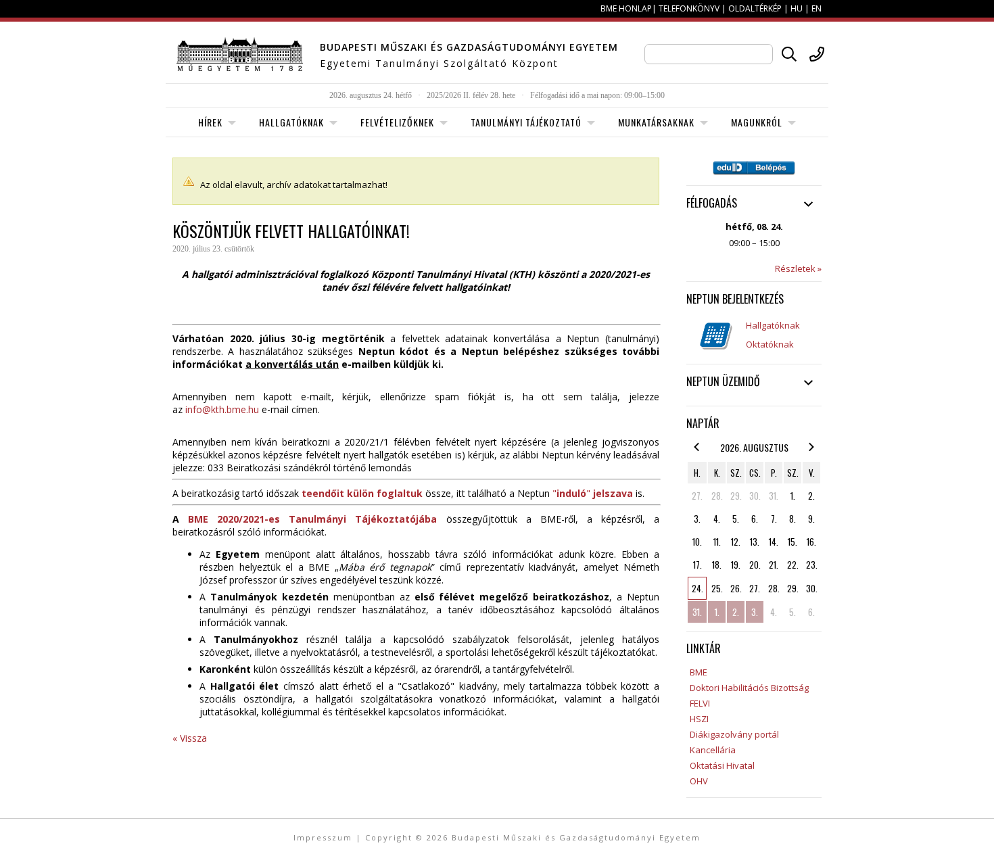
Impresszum (322, 837)
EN (816, 8)
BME (698, 672)
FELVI (700, 703)
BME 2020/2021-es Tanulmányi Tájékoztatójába (312, 519)
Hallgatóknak (773, 325)
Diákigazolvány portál (734, 734)
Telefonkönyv (689, 8)
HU (796, 8)
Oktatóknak (770, 344)
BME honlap (626, 8)
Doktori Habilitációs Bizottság (749, 688)
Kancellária (713, 750)
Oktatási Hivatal (722, 765)
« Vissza (189, 738)
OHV (699, 781)
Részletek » (798, 268)
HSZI (699, 719)
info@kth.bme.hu (222, 409)
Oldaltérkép (755, 8)
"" (592, 493)
